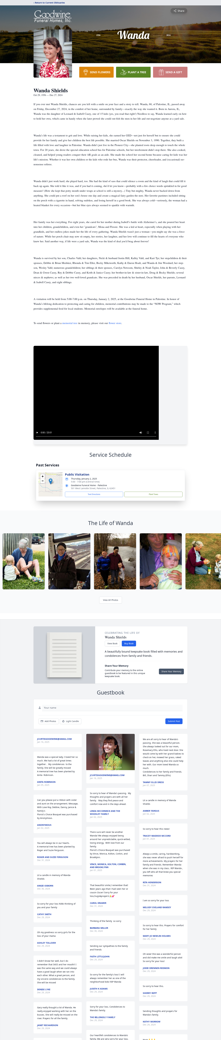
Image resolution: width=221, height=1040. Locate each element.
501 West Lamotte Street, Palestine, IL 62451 (93, 488)
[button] (50, 481)
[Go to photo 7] (110, 767)
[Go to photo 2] (101, 767)
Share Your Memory (171, 671)
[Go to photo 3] (103, 767)
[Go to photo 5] (107, 767)
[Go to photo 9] (114, 767)
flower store (115, 323)
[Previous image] (89, 752)
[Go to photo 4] (105, 767)
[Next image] (132, 752)
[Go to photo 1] (100, 767)
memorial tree (69, 323)
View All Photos (110, 600)
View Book (112, 643)
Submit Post (174, 721)
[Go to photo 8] (112, 767)
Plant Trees (153, 494)
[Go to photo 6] (109, 767)
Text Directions (94, 494)
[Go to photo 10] (116, 767)
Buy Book (129, 643)
